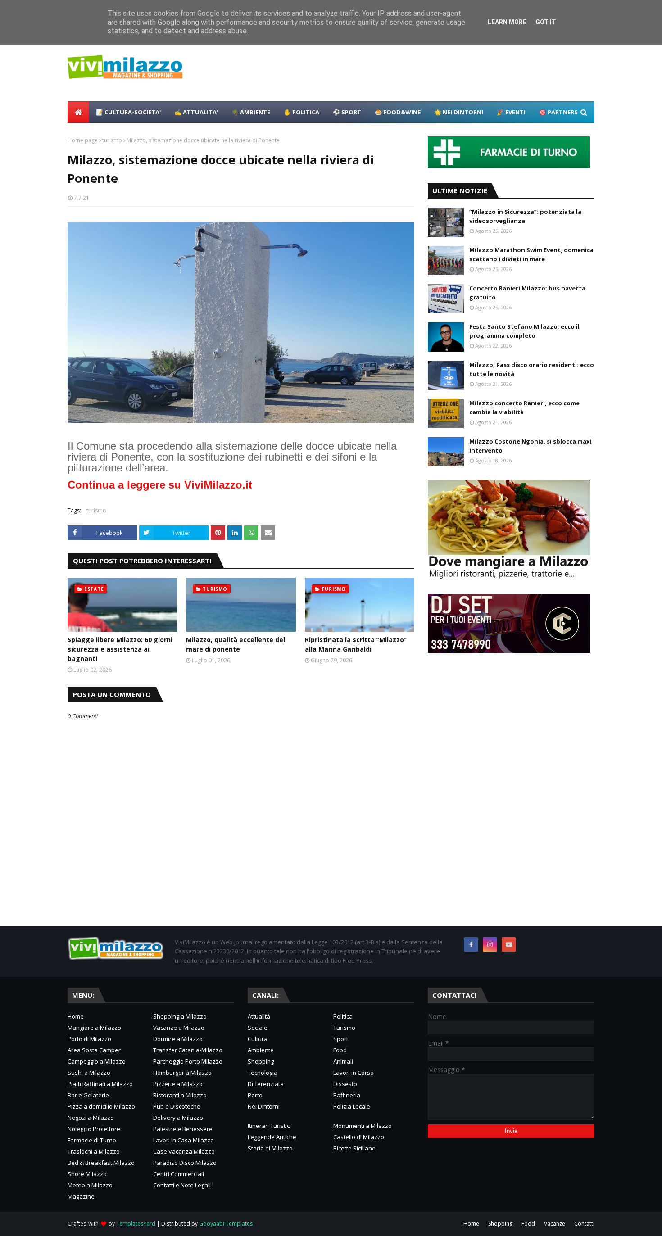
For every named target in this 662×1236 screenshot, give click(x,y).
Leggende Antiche (272, 1137)
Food (340, 1050)
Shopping (261, 1061)
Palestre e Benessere (183, 1129)
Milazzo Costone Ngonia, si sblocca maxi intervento (530, 445)
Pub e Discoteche (176, 1106)
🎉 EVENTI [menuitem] (511, 112)
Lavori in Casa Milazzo (183, 1140)
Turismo (344, 1027)
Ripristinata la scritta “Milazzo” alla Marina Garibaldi (356, 644)
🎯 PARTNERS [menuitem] (558, 112)
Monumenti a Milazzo (362, 1126)
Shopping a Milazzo (180, 1016)
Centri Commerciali (178, 1174)
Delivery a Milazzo (178, 1118)
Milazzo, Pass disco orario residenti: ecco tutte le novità (531, 369)
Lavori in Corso (353, 1072)
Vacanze (554, 1223)
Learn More (507, 22)
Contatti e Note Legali (182, 1185)
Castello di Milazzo (358, 1137)
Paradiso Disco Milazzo (185, 1163)
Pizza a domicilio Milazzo (101, 1106)
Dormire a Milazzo (178, 1039)
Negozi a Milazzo (91, 1118)
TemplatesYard (135, 1223)
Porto (255, 1095)
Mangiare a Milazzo (94, 1027)
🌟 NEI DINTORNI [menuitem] (458, 112)
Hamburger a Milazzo (182, 1072)
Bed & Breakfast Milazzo (101, 1163)
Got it (545, 22)
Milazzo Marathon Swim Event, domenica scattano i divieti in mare (531, 254)
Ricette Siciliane (354, 1148)
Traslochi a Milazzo (94, 1151)
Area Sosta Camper (94, 1050)
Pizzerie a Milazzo (178, 1084)
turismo (112, 140)
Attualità (259, 1016)
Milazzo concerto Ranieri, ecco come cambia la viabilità (524, 407)
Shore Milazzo (87, 1174)
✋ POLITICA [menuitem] (301, 112)
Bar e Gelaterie (88, 1095)
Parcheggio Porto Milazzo (187, 1061)
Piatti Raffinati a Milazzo (100, 1084)
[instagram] (490, 944)
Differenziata (266, 1084)
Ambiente (261, 1050)
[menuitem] (78, 112)
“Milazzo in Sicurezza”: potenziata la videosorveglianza (525, 216)
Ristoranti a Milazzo (180, 1095)
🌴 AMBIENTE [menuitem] (250, 112)
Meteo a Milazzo (90, 1185)
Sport (340, 1039)
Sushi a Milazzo (89, 1072)
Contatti (584, 1223)
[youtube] (509, 944)
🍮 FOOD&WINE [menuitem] (398, 112)
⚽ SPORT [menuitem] (347, 112)
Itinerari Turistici (269, 1126)
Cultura (258, 1039)
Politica (343, 1016)
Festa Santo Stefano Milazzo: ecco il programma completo (524, 331)
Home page (83, 140)
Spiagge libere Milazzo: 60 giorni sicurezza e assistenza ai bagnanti (120, 649)
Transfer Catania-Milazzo (187, 1050)
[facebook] (471, 944)
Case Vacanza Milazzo (184, 1151)
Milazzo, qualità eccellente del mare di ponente (235, 644)
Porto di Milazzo (89, 1039)
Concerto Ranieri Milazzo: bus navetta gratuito (527, 292)
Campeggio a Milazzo (97, 1061)
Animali (343, 1061)
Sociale (258, 1027)
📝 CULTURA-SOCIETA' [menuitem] (128, 112)
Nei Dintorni (264, 1106)
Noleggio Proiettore (94, 1129)
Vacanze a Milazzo (178, 1027)
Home (76, 1016)
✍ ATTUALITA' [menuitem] (196, 112)
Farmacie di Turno (92, 1140)
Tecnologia (262, 1072)
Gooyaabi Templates (226, 1223)
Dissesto (345, 1084)
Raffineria (346, 1095)
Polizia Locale (351, 1106)
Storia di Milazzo (270, 1148)
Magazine (81, 1196)
